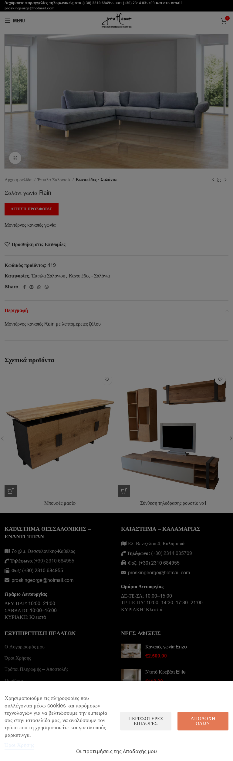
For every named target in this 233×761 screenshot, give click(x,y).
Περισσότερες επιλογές (145, 721)
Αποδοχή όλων (203, 721)
